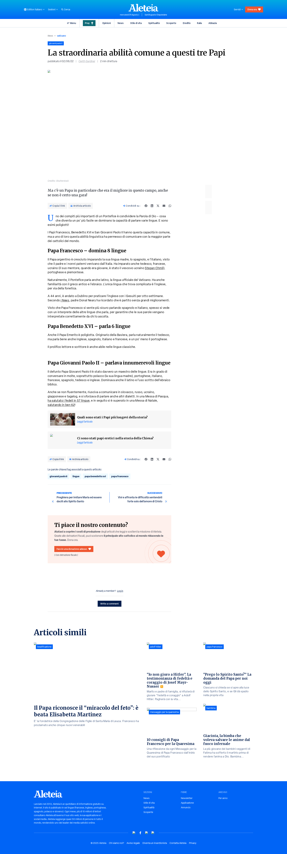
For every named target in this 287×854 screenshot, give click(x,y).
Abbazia (212, 23)
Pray (87, 23)
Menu (73, 23)
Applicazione (187, 802)
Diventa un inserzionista (155, 843)
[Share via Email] (164, 205)
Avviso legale (133, 843)
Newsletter (186, 798)
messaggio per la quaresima (164, 712)
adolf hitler (155, 646)
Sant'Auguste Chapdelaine (156, 14)
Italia (199, 23)
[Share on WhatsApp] (170, 205)
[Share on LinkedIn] (152, 205)
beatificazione (44, 646)
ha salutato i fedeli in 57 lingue (69, 400)
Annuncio (186, 807)
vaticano (61, 35)
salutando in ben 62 (61, 405)
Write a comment (109, 603)
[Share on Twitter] (158, 205)
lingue (76, 476)
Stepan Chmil (154, 268)
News (121, 23)
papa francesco (119, 476)
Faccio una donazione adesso (72, 548)
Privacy (192, 843)
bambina (211, 708)
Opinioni (106, 23)
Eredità (186, 23)
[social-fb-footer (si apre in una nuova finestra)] (140, 833)
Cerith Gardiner (87, 61)
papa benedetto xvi (95, 476)
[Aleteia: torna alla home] (143, 8)
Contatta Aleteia (178, 843)
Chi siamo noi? (116, 843)
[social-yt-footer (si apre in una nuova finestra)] (134, 833)
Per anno (223, 798)
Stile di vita (136, 23)
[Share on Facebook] (146, 205)
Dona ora (252, 9)
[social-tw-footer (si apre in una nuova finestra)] (146, 833)
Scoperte (171, 23)
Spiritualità (154, 23)
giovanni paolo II (58, 476)
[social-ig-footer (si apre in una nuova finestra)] (152, 833)
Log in (120, 590)
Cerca (67, 9)
